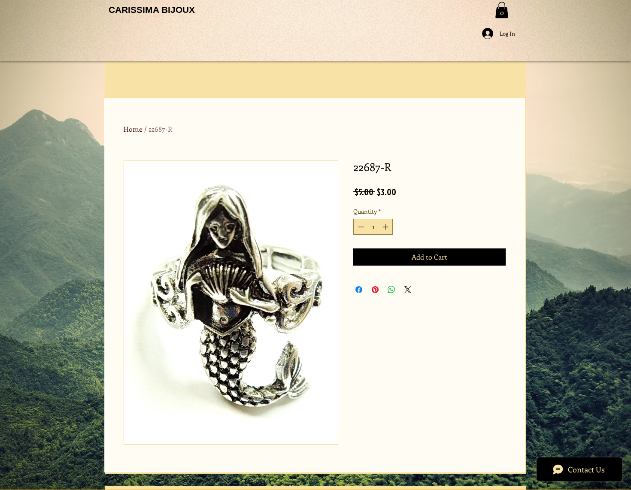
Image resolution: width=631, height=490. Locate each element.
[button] (502, 10)
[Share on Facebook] (359, 289)
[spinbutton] (373, 226)
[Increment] (386, 226)
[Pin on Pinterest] (375, 289)
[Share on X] (408, 289)
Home (133, 128)
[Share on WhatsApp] (391, 289)
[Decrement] (360, 226)
